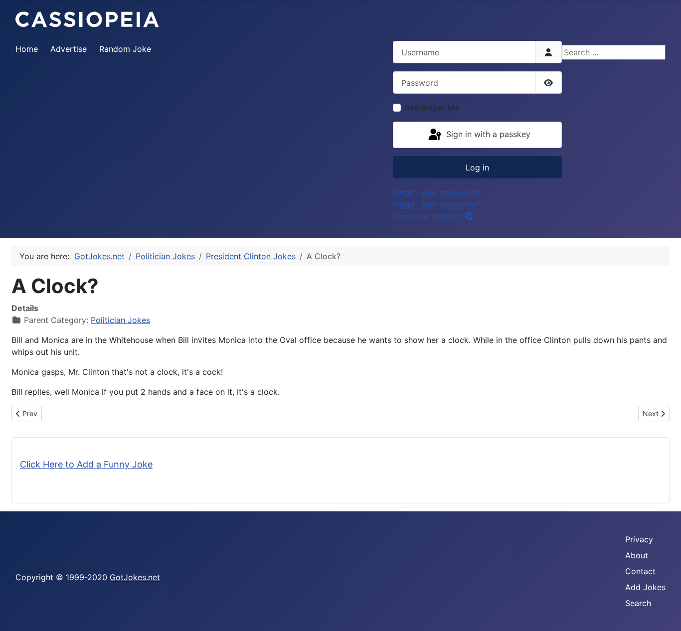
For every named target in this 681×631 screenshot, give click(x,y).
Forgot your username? (436, 204)
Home (26, 49)
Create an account (429, 216)
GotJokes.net (135, 577)
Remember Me (432, 108)
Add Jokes (645, 587)
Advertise (68, 49)
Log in (477, 167)
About (636, 555)
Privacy (639, 539)
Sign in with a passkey (487, 134)
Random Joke (125, 49)
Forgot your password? (437, 192)
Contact (640, 571)
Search (638, 603)
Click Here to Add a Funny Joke (86, 464)
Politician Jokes (120, 320)
